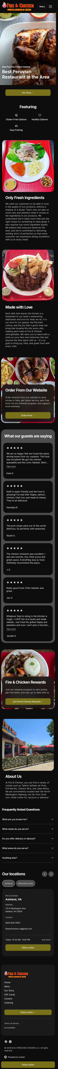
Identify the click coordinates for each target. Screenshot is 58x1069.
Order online (28, 947)
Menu (42, 6)
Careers (8, 998)
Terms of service (11, 1023)
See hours (46, 939)
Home (7, 982)
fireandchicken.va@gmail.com (18, 929)
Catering (8, 1002)
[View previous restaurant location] (44, 874)
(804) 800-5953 (12, 923)
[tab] (8, 883)
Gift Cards (9, 994)
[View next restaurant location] (51, 874)
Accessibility (9, 1027)
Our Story (9, 990)
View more (11, 466)
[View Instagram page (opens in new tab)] (10, 1041)
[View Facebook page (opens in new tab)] (6, 1041)
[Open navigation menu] (50, 6)
